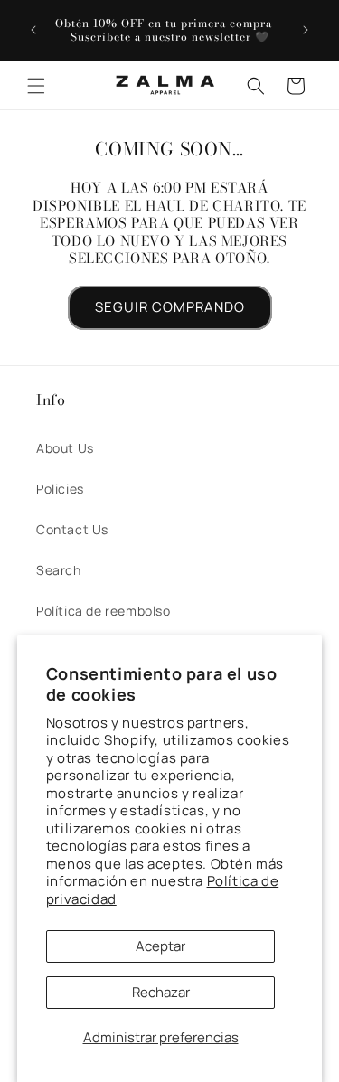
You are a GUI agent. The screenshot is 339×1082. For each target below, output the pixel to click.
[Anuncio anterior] (33, 30)
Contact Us (72, 529)
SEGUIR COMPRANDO (170, 306)
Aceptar (160, 945)
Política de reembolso (103, 610)
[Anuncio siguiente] (305, 30)
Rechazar (161, 992)
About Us (65, 447)
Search (58, 570)
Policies (60, 488)
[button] (36, 86)
